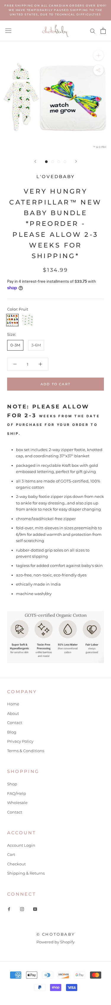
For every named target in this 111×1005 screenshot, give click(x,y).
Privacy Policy (20, 741)
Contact (14, 722)
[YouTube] (35, 909)
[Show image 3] (58, 161)
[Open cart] (103, 31)
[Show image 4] (65, 161)
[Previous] (35, 161)
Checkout (16, 864)
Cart (11, 854)
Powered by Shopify (55, 942)
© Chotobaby (55, 934)
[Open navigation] (8, 30)
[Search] (92, 30)
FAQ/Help (16, 793)
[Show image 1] (46, 161)
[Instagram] (22, 909)
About (13, 713)
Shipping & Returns (26, 873)
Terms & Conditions (25, 750)
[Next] (76, 161)
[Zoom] (98, 55)
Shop (12, 784)
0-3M (15, 345)
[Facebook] (9, 909)
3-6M (36, 345)
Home (13, 704)
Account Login (21, 845)
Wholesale (17, 802)
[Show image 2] (52, 161)
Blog (11, 732)
